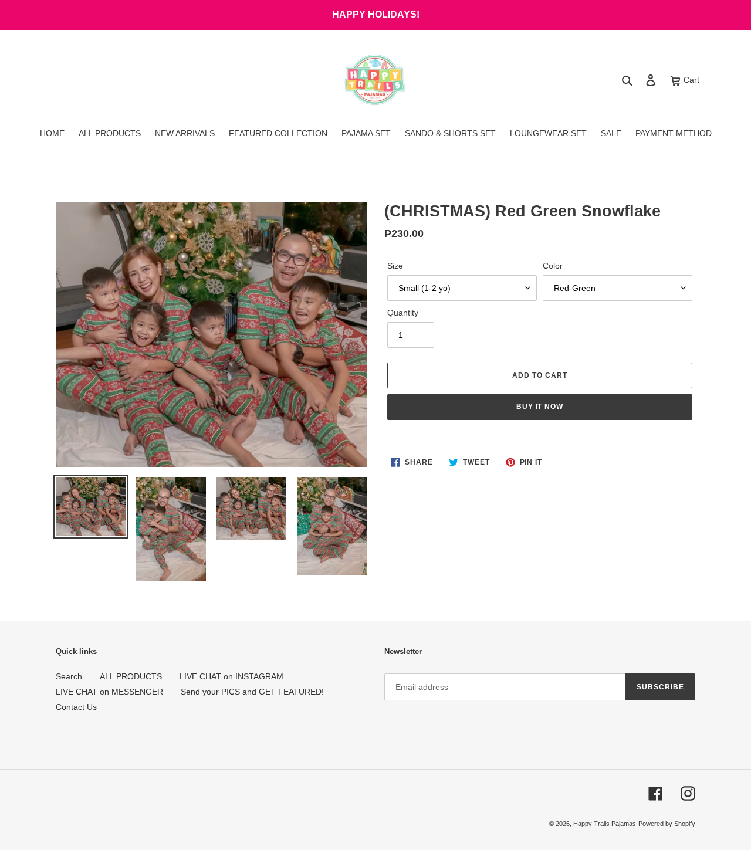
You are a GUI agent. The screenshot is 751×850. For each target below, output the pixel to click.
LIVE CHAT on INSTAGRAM (231, 676)
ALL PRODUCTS (131, 676)
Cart (690, 79)
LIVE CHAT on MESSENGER (109, 691)
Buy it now (540, 406)
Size (395, 265)
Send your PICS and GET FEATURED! (252, 691)
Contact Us (76, 707)
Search (69, 676)
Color (553, 265)
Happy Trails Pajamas (604, 823)
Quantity (402, 312)
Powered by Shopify (666, 823)
